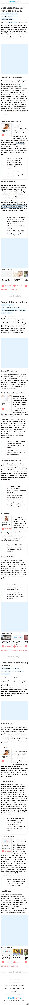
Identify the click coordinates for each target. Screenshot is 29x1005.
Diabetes (16, 668)
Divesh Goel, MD (12, 22)
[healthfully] (15, 2)
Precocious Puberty (18, 671)
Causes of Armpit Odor (8, 305)
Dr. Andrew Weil (21, 85)
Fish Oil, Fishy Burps (7, 19)
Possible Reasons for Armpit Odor (10, 307)
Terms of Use (20, 988)
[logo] (14, 998)
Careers (14, 988)
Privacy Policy (14, 991)
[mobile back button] (1, 1)
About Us (15, 985)
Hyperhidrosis (5, 674)
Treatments (23, 310)
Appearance (8, 985)
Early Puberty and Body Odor (9, 310)
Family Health (20, 980)
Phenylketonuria (6, 671)
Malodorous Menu (6, 668)
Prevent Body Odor (7, 313)
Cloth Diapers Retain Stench (9, 16)
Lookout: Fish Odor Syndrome (9, 14)
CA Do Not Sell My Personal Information (14, 994)
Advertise (21, 985)
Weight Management (17, 982)
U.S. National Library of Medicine (12, 110)
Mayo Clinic (12, 193)
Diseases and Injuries (10, 980)
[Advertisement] (14, 59)
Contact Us (8, 988)
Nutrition (8, 982)
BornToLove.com (20, 142)
